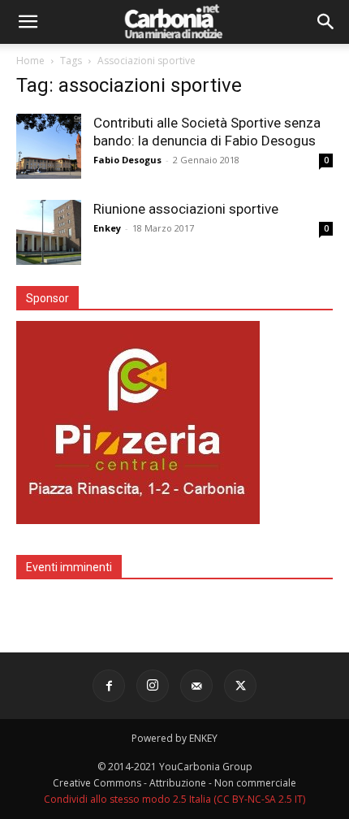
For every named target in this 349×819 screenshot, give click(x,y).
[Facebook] (109, 686)
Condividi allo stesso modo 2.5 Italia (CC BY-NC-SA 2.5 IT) (174, 799)
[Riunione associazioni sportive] (48, 232)
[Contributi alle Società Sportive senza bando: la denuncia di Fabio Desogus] (48, 146)
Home (30, 60)
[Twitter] (240, 686)
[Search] (326, 22)
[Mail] (196, 686)
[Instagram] (152, 686)
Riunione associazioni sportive (185, 209)
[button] (28, 22)
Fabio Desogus (127, 160)
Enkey (107, 228)
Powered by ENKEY (174, 738)
